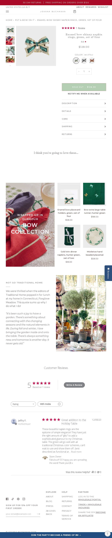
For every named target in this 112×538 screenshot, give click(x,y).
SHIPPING (67, 126)
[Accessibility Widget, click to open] (108, 534)
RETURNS (67, 134)
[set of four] (77, 61)
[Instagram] (23, 499)
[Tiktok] (12, 499)
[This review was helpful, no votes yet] (93, 472)
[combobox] (23, 404)
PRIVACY (66, 511)
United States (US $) (17, 7)
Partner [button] (83, 492)
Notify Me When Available (84, 94)
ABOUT (49, 496)
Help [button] (65, 492)
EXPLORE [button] (51, 492)
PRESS (49, 506)
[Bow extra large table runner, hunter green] (94, 194)
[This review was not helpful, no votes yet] (98, 472)
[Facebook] (7, 499)
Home (9, 20)
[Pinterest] (18, 499)
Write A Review (74, 385)
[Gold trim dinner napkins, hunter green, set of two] (68, 236)
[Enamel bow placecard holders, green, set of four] (68, 194)
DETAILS (66, 111)
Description (69, 103)
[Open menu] (10, 11)
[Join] (36, 514)
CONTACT (67, 506)
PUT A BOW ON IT (25, 20)
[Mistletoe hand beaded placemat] (94, 236)
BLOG (49, 501)
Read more (76, 451)
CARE (65, 119)
